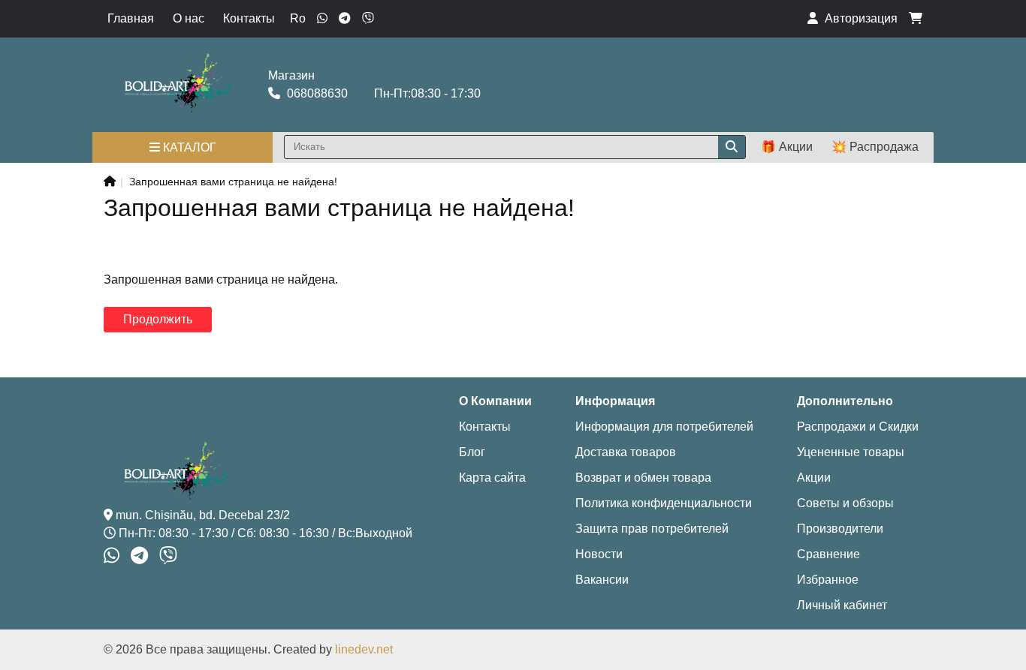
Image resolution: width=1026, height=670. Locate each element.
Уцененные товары (850, 452)
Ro (298, 18)
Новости (599, 554)
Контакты (249, 18)
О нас (188, 18)
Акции (814, 477)
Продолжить (157, 319)
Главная (130, 18)
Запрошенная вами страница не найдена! (233, 182)
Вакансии (602, 579)
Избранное (828, 579)
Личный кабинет (842, 605)
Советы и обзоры (845, 503)
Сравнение (828, 554)
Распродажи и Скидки (858, 426)
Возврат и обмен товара (643, 477)
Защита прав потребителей (652, 528)
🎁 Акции (787, 146)
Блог (472, 452)
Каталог (188, 147)
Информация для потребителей (664, 426)
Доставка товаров (625, 452)
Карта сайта (492, 477)
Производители (840, 528)
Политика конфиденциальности (663, 503)
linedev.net (364, 649)
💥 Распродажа (875, 146)
